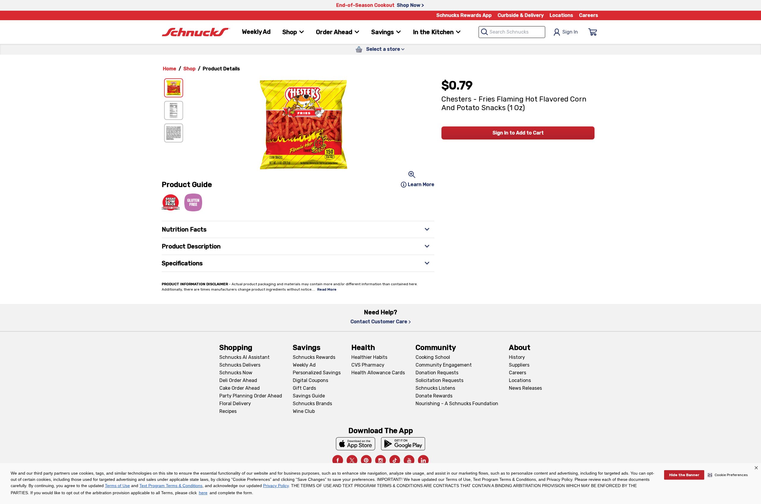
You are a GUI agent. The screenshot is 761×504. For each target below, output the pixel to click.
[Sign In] (592, 32)
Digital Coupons (310, 380)
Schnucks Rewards (314, 357)
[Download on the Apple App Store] (355, 443)
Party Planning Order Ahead (250, 396)
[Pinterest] (366, 460)
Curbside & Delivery (521, 15)
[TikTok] (394, 460)
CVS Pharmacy (367, 365)
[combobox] (512, 32)
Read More (327, 289)
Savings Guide (309, 396)
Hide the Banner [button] (684, 475)
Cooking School (433, 357)
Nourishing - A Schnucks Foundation (457, 403)
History (517, 357)
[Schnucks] (196, 32)
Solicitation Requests (439, 380)
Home (169, 69)
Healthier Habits (369, 357)
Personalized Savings (317, 372)
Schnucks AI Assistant (244, 357)
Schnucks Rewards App (464, 15)
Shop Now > (410, 5)
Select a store (383, 49)
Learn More (421, 184)
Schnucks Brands (312, 403)
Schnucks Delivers (239, 365)
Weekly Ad (256, 31)
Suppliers (519, 365)
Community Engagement (444, 365)
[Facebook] (337, 460)
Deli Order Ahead (238, 380)
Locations (561, 15)
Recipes (228, 411)
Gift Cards (304, 388)
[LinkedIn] (423, 460)
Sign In (570, 32)
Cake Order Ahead (239, 388)
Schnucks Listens (435, 388)
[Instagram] (380, 460)
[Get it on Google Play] (403, 443)
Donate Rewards (434, 396)
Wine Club (304, 411)
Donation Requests (437, 372)
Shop (189, 69)
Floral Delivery (235, 403)
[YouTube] (409, 460)
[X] (352, 460)
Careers (588, 15)
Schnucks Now (235, 372)
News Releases (525, 388)
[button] (728, 475)
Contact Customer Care (378, 321)
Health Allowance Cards (378, 372)
